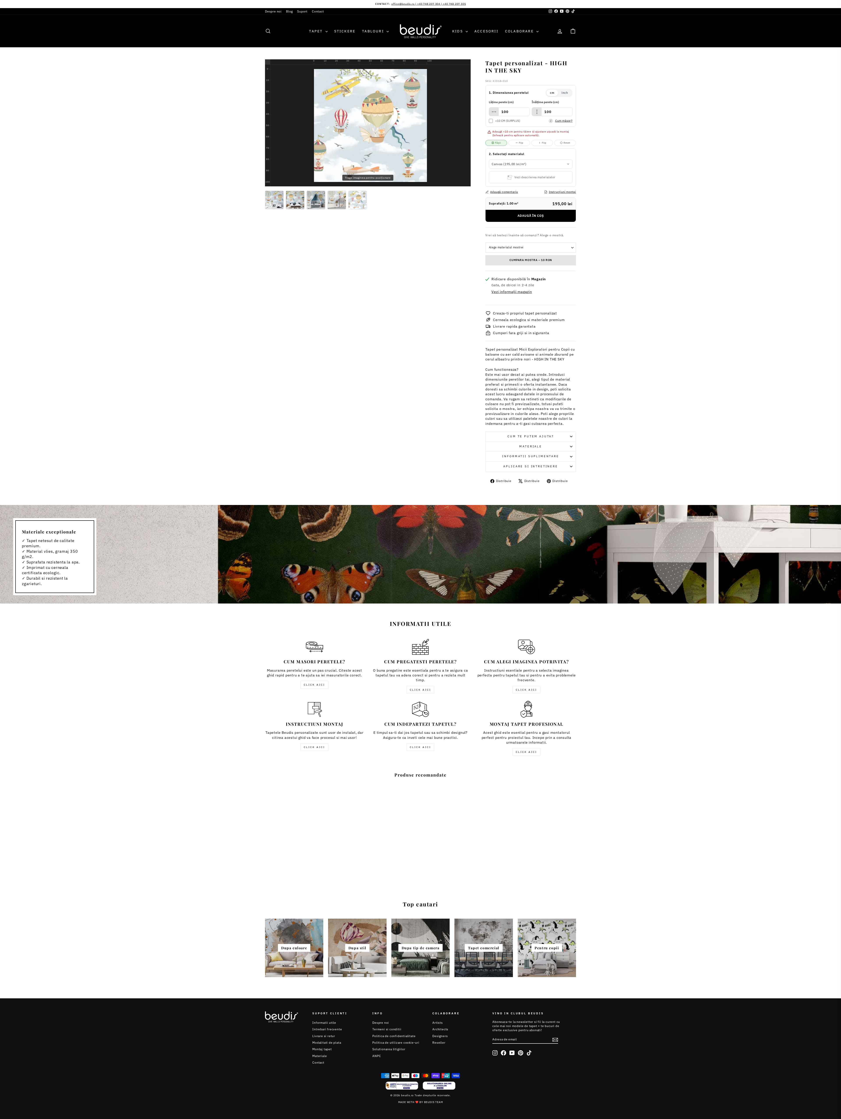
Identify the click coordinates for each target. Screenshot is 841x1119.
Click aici (314, 684)
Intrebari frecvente (327, 1029)
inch (565, 93)
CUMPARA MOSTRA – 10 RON (530, 260)
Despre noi (273, 11)
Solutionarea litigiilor (388, 1049)
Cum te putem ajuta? (530, 436)
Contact (318, 11)
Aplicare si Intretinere (530, 466)
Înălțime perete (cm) (545, 102)
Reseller (438, 1043)
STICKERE (345, 31)
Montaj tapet (322, 1049)
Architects (440, 1029)
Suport (302, 11)
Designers (440, 1036)
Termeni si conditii (386, 1029)
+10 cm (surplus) (507, 121)
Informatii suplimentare (530, 456)
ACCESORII (486, 31)
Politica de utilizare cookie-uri (395, 1043)
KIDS (458, 31)
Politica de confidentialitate (393, 1036)
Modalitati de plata (326, 1043)
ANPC (376, 1056)
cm (552, 93)
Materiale (530, 446)
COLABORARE (520, 31)
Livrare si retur (323, 1036)
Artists (437, 1023)
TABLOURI (373, 31)
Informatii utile (324, 1023)
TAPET (316, 31)
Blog (289, 11)
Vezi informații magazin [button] (511, 291)
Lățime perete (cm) (501, 102)
